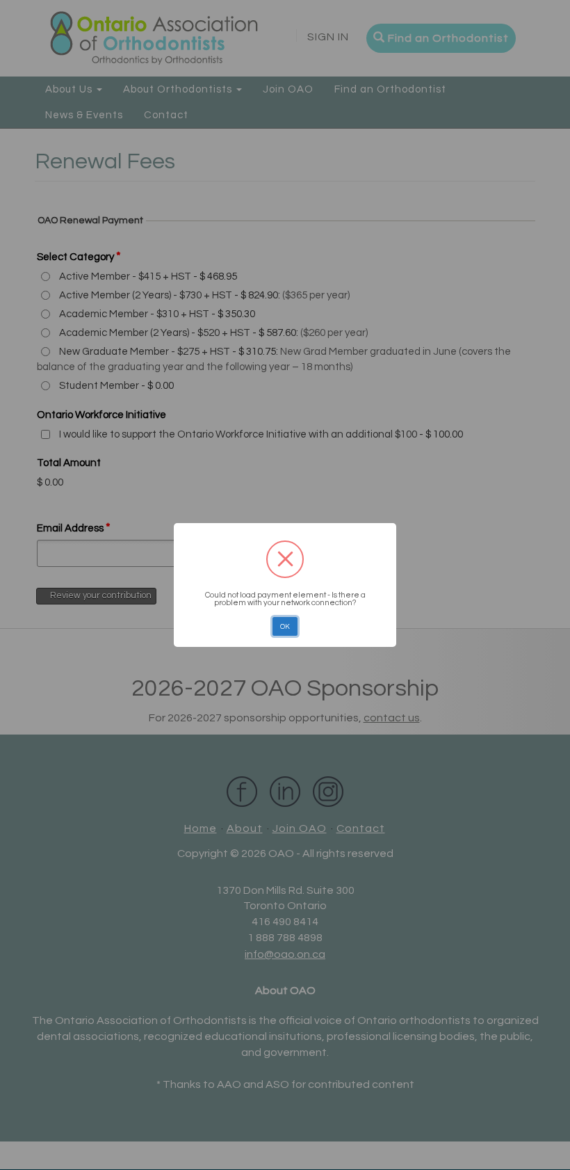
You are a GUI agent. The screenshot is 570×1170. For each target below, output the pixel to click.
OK (285, 626)
